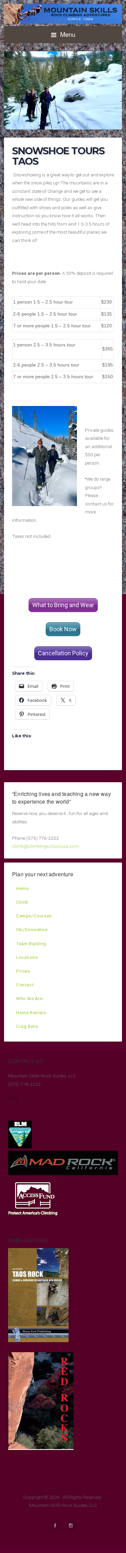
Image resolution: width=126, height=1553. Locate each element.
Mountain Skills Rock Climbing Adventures (63, 14)
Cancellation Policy (63, 653)
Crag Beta (27, 1026)
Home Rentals (31, 1012)
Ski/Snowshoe (31, 929)
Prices (23, 971)
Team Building (31, 943)
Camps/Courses (34, 915)
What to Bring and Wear (63, 604)
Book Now (63, 629)
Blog (12, 1097)
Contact (25, 984)
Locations (27, 957)
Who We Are (29, 998)
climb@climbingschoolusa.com (45, 846)
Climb (22, 902)
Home (22, 888)
